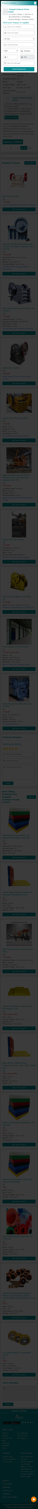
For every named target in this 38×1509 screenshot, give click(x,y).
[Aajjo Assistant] (33, 1499)
